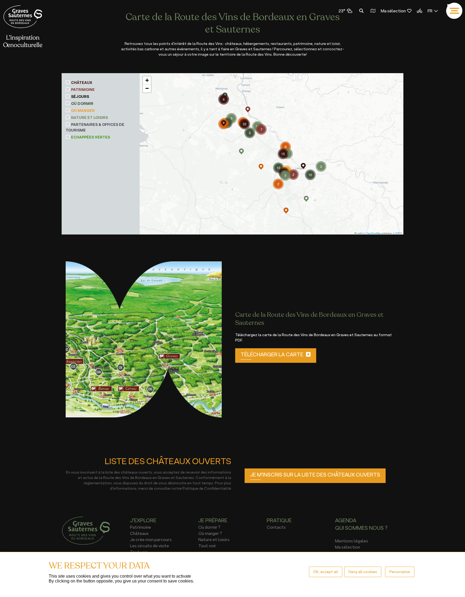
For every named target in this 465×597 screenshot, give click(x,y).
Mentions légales (351, 540)
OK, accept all (325, 571)
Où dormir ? (209, 527)
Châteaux (81, 82)
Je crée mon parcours (151, 539)
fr (430, 10)
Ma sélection (393, 10)
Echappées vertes (90, 137)
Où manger (83, 110)
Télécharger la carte (272, 354)
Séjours (80, 96)
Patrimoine (83, 89)
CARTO (398, 233)
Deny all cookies (362, 571)
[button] (247, 109)
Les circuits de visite (149, 545)
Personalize (399, 571)
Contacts (276, 527)
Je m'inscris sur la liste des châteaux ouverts (315, 474)
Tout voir (207, 545)
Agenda (345, 520)
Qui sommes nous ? (361, 528)
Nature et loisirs (89, 117)
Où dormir (82, 103)
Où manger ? (210, 533)
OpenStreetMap (374, 233)
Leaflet (359, 233)
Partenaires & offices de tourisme (95, 127)
